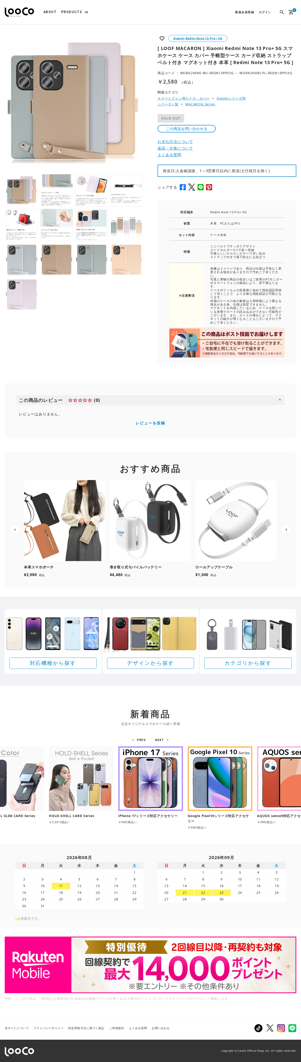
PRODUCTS (71, 12)
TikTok (258, 1028)
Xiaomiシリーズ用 (231, 98)
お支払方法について (175, 141)
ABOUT (50, 12)
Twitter (270, 1028)
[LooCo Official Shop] (19, 12)
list (86, 12)
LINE (292, 1028)
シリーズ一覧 (168, 104)
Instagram (281, 1028)
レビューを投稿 (150, 423)
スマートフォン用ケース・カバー (184, 98)
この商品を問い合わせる (186, 128)
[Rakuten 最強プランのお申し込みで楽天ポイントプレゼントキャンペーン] (150, 965)
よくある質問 (169, 154)
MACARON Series (200, 104)
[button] (139, 740)
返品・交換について (175, 148)
